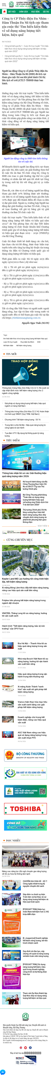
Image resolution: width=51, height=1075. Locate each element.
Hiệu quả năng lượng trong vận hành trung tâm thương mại (32, 675)
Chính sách (23, 11)
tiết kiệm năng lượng (23, 346)
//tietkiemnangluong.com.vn (26, 318)
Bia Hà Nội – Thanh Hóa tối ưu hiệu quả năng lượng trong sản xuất (32, 646)
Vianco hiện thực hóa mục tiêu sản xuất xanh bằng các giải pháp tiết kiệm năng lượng (32, 704)
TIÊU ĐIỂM (13, 440)
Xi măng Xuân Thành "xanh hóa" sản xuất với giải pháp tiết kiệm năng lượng (32, 689)
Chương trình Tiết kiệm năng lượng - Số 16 (23, 420)
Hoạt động (35, 11)
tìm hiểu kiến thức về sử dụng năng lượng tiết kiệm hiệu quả (25, 339)
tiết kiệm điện (8, 346)
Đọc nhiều (13, 840)
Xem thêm (43, 526)
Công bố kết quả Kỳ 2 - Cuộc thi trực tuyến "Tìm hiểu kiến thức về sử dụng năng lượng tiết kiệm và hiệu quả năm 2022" (26, 58)
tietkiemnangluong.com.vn (18, 1040)
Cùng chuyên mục (20, 539)
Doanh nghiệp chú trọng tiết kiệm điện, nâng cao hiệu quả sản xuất (32, 720)
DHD (39, 342)
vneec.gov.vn (31, 1040)
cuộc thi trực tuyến (10, 342)
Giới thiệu (12, 11)
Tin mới (11, 354)
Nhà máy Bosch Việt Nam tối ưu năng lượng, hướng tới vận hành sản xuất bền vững (33, 661)
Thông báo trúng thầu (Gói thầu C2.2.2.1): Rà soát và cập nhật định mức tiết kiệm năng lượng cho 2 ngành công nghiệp (25, 390)
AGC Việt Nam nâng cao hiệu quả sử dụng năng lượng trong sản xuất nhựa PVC (32, 735)
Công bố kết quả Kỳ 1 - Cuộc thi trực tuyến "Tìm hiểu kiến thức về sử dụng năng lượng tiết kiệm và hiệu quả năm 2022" (26, 48)
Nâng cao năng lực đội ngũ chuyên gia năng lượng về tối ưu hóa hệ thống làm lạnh (24, 872)
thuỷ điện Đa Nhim (27, 342)
